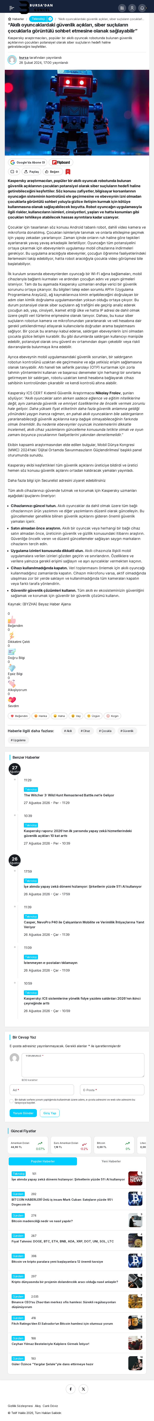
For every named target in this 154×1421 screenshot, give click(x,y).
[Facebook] (70, 1389)
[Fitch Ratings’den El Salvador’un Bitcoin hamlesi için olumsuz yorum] (77, 1323)
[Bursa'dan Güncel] (39, 8)
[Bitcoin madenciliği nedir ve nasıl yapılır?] (77, 1220)
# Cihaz (85, 731)
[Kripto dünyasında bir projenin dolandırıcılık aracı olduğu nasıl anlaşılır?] (77, 1281)
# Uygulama (18, 740)
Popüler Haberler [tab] (43, 1161)
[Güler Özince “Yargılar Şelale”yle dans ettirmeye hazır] (77, 1363)
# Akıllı (68, 731)
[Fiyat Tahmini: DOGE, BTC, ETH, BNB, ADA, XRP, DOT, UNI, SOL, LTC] (77, 1240)
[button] (122, 8)
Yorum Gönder (23, 1113)
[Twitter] (83, 1389)
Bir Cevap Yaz (24, 1037)
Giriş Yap (49, 1113)
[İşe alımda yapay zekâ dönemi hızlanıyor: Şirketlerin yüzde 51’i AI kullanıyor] (77, 1178)
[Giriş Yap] (132, 8)
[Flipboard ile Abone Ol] (61, 162)
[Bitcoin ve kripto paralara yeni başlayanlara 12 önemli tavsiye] (77, 1261)
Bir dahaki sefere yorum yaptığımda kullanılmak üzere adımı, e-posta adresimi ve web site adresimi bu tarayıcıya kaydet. (75, 1101)
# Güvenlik (127, 731)
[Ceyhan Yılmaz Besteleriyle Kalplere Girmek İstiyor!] (77, 1343)
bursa (23, 58)
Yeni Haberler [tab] (111, 1161)
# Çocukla (105, 731)
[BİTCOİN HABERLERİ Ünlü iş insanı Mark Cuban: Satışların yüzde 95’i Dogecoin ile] (77, 1199)
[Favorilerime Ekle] (68, 171)
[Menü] (12, 8)
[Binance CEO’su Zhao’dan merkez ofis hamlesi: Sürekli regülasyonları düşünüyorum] (77, 1301)
